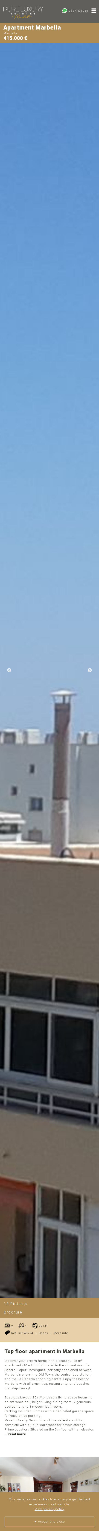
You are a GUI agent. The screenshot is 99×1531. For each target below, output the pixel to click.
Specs (43, 1333)
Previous (9, 670)
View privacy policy (49, 1509)
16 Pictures (15, 1304)
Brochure (13, 1312)
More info (61, 1333)
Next (90, 670)
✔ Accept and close (49, 1521)
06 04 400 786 (78, 10)
